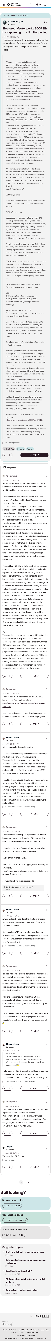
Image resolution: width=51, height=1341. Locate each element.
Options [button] (47, 14)
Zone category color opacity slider (21, 1290)
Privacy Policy (18, 1333)
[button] (5, 455)
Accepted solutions (15, 1220)
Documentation (11, 1293)
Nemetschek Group (37, 1338)
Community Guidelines (25, 1336)
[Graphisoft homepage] (39, 1316)
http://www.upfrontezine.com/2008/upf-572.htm (24, 420)
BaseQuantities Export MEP (18, 1271)
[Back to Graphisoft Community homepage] (14, 4)
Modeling (9, 1255)
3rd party (20, 449)
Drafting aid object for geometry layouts (24, 1252)
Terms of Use (32, 1333)
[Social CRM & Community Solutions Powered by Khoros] (7, 1323)
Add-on (30, 449)
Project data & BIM (12, 1274)
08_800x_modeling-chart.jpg (18, 887)
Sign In (46, 4)
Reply (36, 455)
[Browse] (4, 5)
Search (31, 4)
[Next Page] (34, 1182)
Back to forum (12, 1205)
